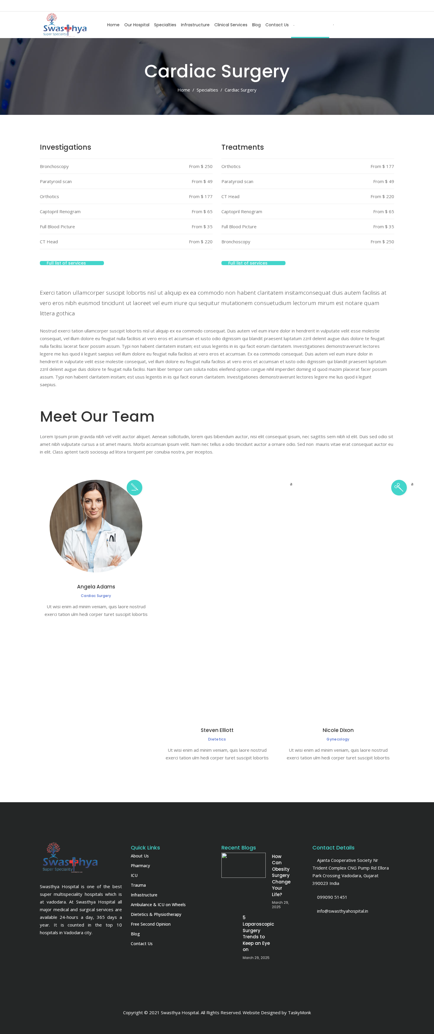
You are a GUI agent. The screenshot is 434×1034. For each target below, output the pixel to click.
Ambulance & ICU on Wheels (158, 904)
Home (183, 90)
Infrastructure (144, 895)
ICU (134, 875)
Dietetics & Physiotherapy (156, 914)
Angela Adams (96, 586)
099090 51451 (331, 897)
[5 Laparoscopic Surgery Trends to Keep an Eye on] (243, 926)
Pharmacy (140, 865)
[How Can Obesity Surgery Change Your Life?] (243, 865)
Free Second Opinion (151, 924)
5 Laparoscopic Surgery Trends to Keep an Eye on (287, 933)
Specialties (207, 90)
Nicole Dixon (338, 730)
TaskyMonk (299, 1012)
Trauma (138, 885)
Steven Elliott (217, 730)
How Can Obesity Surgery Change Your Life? (281, 875)
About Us (140, 856)
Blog (135, 934)
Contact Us (142, 943)
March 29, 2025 (280, 904)
